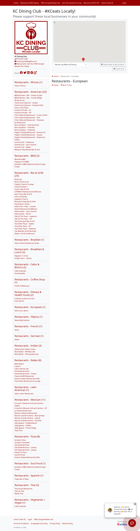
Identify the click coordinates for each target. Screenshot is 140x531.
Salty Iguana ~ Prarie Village (25, 428)
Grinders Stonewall (22, 442)
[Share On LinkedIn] (28, 73)
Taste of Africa (20, 86)
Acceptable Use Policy (39, 523)
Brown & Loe (19, 100)
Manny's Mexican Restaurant (26, 413)
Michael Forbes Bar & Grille (25, 201)
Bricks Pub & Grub (22, 182)
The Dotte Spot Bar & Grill (25, 221)
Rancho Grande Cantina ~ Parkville (28, 420)
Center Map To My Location (113, 64)
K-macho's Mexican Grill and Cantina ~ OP (31, 408)
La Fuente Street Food (23, 411)
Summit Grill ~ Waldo (23, 147)
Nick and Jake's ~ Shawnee (25, 130)
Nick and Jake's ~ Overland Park (27, 125)
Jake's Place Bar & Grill (23, 194)
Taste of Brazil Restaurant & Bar (27, 243)
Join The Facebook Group (72, 3)
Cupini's (18, 366)
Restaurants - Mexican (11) (30, 399)
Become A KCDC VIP (91, 3)
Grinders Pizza (20, 440)
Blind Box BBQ (20, 159)
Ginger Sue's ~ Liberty (23, 258)
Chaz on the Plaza (21, 108)
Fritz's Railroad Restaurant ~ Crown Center (31, 115)
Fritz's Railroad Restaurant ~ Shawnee (29, 120)
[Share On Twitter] (24, 73)
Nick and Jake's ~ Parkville (24, 127)
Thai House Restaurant (23, 489)
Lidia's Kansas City (22, 369)
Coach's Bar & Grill (22, 189)
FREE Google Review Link (50, 3)
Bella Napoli (19, 364)
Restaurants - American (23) (31, 91)
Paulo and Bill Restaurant (24, 376)
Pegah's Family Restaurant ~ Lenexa (28, 135)
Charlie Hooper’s (21, 187)
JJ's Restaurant (20, 122)
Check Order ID (107, 3)
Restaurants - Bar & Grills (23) (29, 174)
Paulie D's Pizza (21, 452)
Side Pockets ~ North (23, 214)
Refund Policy (67, 523)
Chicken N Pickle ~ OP (23, 113)
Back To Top (67, 85)
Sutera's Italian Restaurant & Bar (27, 378)
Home (16, 3)
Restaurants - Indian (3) (28, 345)
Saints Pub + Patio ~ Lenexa (25, 206)
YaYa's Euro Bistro (21, 311)
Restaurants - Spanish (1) (29, 475)
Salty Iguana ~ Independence (26, 423)
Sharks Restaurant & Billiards (26, 209)
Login (124, 3)
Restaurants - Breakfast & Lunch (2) (29, 250)
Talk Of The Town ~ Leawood (26, 216)
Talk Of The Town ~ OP (23, 219)
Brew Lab (18, 179)
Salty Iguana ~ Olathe (23, 425)
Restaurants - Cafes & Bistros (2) (27, 266)
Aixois (17, 330)
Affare (17, 339)
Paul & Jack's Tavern (22, 204)
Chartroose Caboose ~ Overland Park (29, 105)
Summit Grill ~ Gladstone (24, 142)
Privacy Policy (55, 523)
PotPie (17, 140)
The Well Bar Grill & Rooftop (25, 231)
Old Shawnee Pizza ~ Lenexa (25, 374)
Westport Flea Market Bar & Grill (27, 149)
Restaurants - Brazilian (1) (29, 239)
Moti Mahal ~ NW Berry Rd (25, 352)
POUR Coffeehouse (22, 286)
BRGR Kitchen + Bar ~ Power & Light (28, 95)
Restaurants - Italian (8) (28, 360)
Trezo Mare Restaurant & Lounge (27, 381)
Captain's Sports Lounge (24, 184)
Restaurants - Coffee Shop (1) (30, 281)
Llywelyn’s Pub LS (21, 199)
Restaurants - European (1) (30, 307)
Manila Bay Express (22, 320)
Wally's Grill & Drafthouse (25, 233)
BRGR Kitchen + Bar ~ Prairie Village (28, 98)
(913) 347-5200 (22, 59)
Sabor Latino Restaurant (24, 393)
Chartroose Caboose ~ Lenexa (26, 103)
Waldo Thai (19, 493)
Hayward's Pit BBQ (22, 162)
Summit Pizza (20, 455)
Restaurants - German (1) (29, 336)
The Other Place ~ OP (23, 226)
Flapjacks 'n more (21, 256)
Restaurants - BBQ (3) (27, 155)
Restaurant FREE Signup (29, 3)
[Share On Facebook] (21, 73)
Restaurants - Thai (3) (27, 485)
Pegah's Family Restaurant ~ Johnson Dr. (30, 132)
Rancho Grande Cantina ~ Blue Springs (29, 415)
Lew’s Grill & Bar (21, 196)
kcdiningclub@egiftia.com (26, 61)
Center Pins (119, 69)
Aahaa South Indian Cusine (25, 349)
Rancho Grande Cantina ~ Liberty (27, 418)
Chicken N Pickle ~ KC (23, 110)
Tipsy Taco (19, 430)
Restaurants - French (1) (28, 326)
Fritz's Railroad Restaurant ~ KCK (27, 117)
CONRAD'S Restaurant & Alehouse (28, 192)
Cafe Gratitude (20, 271)
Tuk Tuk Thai (19, 491)
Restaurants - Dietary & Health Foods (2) (28, 293)
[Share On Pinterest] (31, 73)
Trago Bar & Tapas (22, 479)
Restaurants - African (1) (28, 82)
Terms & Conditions (21, 523)
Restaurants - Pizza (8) (27, 436)
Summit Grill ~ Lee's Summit (25, 145)
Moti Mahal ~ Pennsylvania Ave (26, 354)
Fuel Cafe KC (19, 301)
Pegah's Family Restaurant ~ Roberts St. (30, 137)
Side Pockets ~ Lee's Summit (25, 211)
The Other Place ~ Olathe (24, 224)
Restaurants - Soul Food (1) (30, 463)
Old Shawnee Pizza (22, 371)
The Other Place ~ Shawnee (25, 229)
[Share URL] (35, 73)
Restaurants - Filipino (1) (28, 316)
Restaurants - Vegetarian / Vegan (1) (30, 501)
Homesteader (20, 273)
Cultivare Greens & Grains (25, 298)
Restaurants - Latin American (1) (25, 388)
